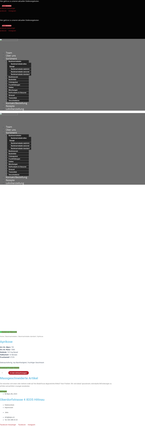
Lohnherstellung (15, 109)
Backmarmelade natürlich (20, 69)
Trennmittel (13, 98)
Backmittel (12, 79)
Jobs (6, 412)
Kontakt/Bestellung (16, 103)
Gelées (11, 87)
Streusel (12, 95)
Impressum (9, 407)
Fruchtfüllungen (14, 85)
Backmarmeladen (15, 61)
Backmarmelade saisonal (20, 72)
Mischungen (13, 90)
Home (2, 336)
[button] (6, 6)
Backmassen (13, 77)
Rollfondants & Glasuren (17, 93)
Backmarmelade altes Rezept (18, 65)
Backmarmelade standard (20, 74)
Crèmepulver (13, 82)
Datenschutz (9, 405)
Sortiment (11, 58)
